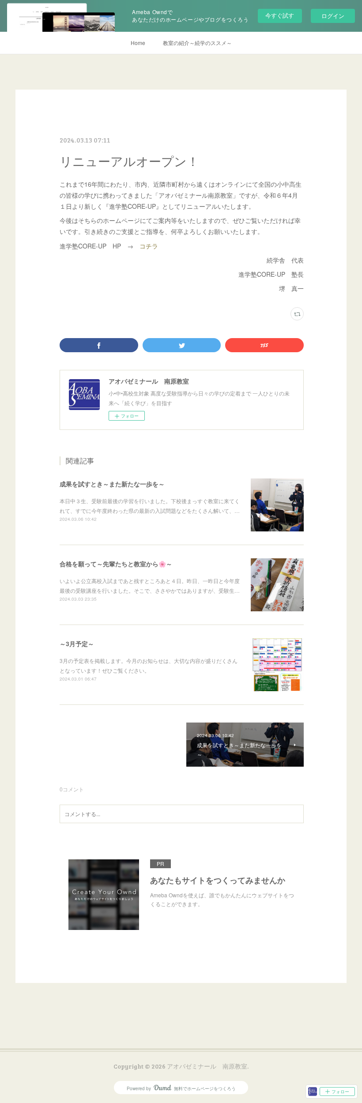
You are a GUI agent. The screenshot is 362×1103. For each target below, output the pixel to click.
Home (138, 42)
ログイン (332, 15)
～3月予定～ (77, 643)
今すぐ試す (279, 15)
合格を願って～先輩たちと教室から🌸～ (116, 563)
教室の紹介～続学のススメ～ (197, 42)
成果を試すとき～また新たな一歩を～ (112, 483)
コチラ (149, 245)
